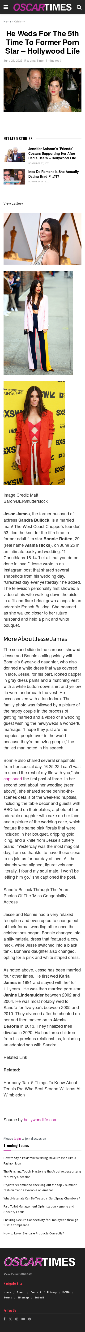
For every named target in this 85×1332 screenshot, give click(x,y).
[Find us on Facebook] (4, 1319)
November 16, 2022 (39, 181)
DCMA (66, 1292)
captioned (13, 778)
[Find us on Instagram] (16, 1319)
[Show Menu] (6, 7)
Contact (35, 1292)
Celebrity (19, 21)
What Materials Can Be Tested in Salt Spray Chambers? (42, 1198)
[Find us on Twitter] (10, 1319)
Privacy (52, 1292)
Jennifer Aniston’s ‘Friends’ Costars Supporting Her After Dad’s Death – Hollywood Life (52, 153)
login (17, 1138)
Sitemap (23, 1297)
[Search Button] (79, 7)
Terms (8, 1297)
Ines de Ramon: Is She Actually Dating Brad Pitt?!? (53, 174)
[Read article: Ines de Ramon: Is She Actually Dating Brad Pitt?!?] (14, 177)
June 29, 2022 (13, 61)
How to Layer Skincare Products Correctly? (34, 1233)
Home (7, 21)
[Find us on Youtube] (23, 1319)
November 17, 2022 (39, 163)
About (21, 1292)
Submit (39, 1297)
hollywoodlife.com (40, 1119)
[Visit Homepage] (42, 7)
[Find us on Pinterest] (29, 1319)
